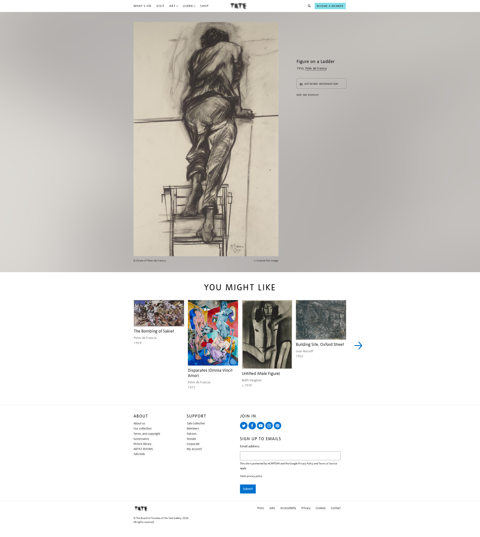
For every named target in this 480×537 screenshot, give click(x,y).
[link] (192, 393)
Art (172, 6)
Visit (160, 6)
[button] (308, 6)
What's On (143, 6)
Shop (204, 6)
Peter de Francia (316, 68)
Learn (188, 6)
